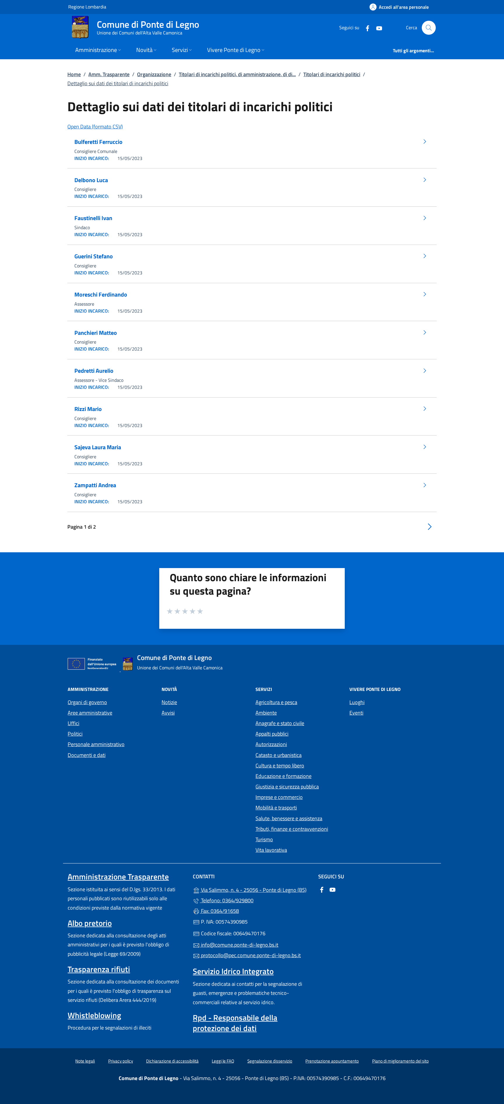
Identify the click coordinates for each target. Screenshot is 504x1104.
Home (74, 74)
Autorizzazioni (271, 744)
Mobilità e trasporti (276, 808)
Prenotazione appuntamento (332, 1061)
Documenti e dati (87, 755)
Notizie (169, 702)
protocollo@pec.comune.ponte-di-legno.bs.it (250, 955)
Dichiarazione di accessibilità (172, 1061)
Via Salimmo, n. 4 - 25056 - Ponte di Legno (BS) (255, 889)
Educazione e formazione (284, 776)
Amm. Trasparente (109, 74)
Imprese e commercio (279, 797)
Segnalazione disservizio (269, 1061)
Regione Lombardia (87, 6)
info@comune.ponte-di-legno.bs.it (239, 945)
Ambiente (266, 713)
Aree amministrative (90, 713)
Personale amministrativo (96, 744)
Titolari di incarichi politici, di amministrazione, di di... (237, 74)
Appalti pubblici (272, 734)
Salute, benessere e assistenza (289, 818)
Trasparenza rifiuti (99, 969)
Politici (75, 734)
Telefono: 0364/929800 (226, 900)
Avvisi (168, 713)
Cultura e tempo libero (280, 765)
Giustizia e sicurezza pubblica (287, 786)
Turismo (264, 839)
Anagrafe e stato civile (280, 723)
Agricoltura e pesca (276, 702)
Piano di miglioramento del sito (400, 1061)
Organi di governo (87, 702)
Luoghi (357, 702)
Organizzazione (154, 74)
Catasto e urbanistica (279, 755)
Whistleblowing (94, 1015)
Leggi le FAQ (223, 1061)
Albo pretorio (90, 923)
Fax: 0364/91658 (219, 911)
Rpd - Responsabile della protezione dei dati (235, 1022)
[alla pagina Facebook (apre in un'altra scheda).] (365, 27)
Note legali (85, 1061)
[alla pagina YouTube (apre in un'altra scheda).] (377, 27)
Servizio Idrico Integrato (233, 971)
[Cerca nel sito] (429, 28)
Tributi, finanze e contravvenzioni (292, 829)
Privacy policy (120, 1061)
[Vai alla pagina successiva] (430, 526)
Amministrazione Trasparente (118, 876)
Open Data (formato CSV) (95, 126)
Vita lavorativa (271, 850)
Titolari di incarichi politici (331, 74)
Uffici (73, 723)
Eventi (356, 713)
